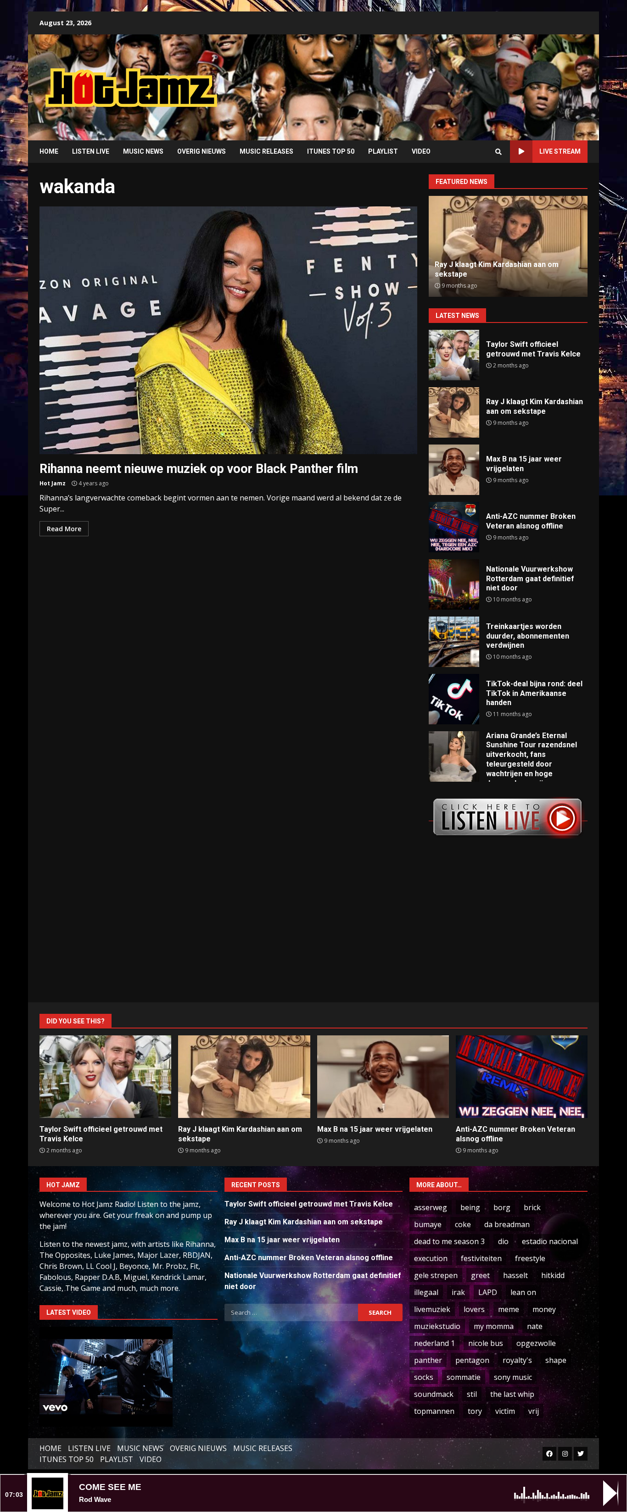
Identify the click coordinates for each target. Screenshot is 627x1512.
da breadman (507, 1224)
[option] (508, 246)
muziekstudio (437, 1326)
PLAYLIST (383, 151)
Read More (64, 528)
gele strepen (436, 1275)
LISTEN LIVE (90, 151)
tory (475, 1411)
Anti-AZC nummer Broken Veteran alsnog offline (454, 527)
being (470, 1207)
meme (508, 1309)
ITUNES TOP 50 (330, 151)
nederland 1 (434, 1343)
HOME (48, 151)
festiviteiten (481, 1258)
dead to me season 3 (449, 1241)
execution (431, 1258)
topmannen (434, 1411)
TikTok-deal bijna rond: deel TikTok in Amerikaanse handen (454, 699)
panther (428, 1360)
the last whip (512, 1394)
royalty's (517, 1360)
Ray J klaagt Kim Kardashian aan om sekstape (454, 412)
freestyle (530, 1258)
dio (503, 1241)
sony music (513, 1377)
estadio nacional (550, 1241)
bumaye (428, 1224)
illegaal (426, 1292)
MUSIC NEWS (143, 151)
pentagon (472, 1360)
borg (501, 1207)
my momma (494, 1326)
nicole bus (485, 1343)
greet (480, 1275)
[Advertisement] (430, 80)
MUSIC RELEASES (266, 151)
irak (458, 1292)
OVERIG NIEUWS (201, 151)
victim (505, 1411)
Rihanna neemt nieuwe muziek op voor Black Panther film (228, 330)
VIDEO (421, 151)
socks (423, 1377)
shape (555, 1360)
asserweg (430, 1207)
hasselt (515, 1275)
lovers (474, 1309)
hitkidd (553, 1275)
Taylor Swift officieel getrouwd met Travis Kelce (454, 355)
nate (535, 1326)
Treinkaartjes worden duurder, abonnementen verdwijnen (454, 642)
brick (532, 1207)
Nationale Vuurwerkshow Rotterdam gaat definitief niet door (454, 584)
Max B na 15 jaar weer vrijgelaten (454, 470)
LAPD (487, 1292)
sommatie (464, 1377)
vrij (533, 1411)
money (544, 1309)
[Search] (498, 152)
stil (472, 1394)
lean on (523, 1292)
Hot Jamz (52, 483)
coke (463, 1224)
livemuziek (432, 1309)
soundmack (433, 1394)
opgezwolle (536, 1343)
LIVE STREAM (560, 151)
